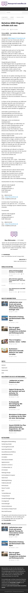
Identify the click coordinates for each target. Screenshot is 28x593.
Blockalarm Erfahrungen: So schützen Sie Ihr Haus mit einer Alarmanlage (17, 416)
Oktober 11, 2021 (14, 397)
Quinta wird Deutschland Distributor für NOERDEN (16, 271)
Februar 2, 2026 (14, 322)
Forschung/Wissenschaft (8, 446)
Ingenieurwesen (5, 462)
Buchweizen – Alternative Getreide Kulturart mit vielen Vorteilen (16, 351)
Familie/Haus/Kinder (7, 444)
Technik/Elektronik (6, 493)
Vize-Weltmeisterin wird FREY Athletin (17, 289)
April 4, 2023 (13, 356)
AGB (3, 373)
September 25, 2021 (15, 283)
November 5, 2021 (15, 409)
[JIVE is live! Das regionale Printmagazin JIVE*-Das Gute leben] (5, 280)
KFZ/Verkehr (5, 470)
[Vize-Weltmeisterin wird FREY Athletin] (5, 290)
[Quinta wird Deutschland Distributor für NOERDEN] (5, 272)
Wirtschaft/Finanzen (7, 511)
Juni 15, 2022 (13, 292)
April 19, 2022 (13, 384)
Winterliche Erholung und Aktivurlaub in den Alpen (17, 318)
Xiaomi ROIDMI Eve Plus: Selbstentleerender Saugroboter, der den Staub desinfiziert (17, 428)
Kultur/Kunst (5, 477)
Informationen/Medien (7, 459)
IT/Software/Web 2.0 (7, 467)
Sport (3, 490)
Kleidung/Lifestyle (6, 472)
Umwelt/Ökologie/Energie (8, 498)
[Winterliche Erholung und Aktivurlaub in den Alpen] (5, 318)
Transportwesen (6, 496)
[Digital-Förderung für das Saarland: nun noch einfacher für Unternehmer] (5, 391)
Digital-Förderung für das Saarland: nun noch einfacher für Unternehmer (17, 392)
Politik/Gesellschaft (6, 483)
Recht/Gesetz (5, 485)
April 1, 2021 (6, 29)
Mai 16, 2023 (13, 344)
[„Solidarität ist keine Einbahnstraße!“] (5, 382)
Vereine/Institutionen (7, 506)
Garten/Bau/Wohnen (7, 449)
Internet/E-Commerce (7, 464)
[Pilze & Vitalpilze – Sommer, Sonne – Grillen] (5, 341)
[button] (26, 9)
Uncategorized (5, 501)
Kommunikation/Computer (8, 475)
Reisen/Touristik (6, 488)
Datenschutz (5, 370)
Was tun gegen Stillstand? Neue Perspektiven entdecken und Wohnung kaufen (17, 330)
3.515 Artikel (20, 240)
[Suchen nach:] (14, 12)
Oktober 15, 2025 (14, 335)
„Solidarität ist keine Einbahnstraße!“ (16, 381)
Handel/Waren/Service (7, 454)
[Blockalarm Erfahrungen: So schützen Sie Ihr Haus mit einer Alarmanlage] (5, 416)
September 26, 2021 (15, 420)
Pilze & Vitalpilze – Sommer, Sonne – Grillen (17, 341)
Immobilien (4, 457)
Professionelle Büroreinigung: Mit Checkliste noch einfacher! (15, 404)
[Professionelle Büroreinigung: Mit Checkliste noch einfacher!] (5, 403)
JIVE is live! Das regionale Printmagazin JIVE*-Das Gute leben (17, 280)
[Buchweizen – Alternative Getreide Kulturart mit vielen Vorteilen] (5, 350)
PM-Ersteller (15, 29)
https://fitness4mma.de (11, 197)
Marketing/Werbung (7, 480)
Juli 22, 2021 (13, 433)
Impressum (4, 367)
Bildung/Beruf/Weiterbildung (9, 441)
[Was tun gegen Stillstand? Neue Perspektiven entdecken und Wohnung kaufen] (5, 328)
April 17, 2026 (13, 311)
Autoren (4, 365)
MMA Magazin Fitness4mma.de (16, 38)
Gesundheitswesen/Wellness (9, 452)
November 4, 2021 (15, 274)
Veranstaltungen (6, 503)
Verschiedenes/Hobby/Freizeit (9, 508)
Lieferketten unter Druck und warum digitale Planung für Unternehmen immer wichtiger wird (16, 305)
